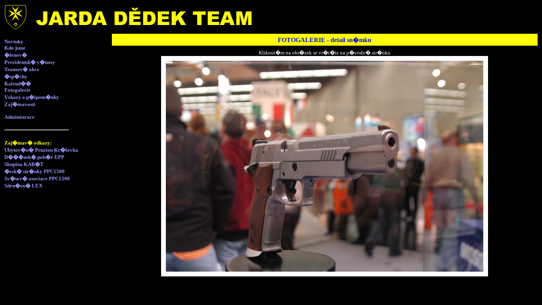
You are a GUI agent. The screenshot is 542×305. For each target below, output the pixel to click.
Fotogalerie (17, 90)
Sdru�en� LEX (23, 186)
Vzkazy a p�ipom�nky (31, 97)
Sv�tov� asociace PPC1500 (37, 178)
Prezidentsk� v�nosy (29, 62)
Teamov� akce (21, 69)
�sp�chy (15, 76)
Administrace (19, 117)
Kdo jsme (14, 48)
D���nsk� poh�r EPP (34, 157)
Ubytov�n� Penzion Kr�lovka (41, 150)
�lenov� (15, 55)
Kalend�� (17, 84)
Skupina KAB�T (24, 164)
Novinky (13, 41)
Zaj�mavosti (19, 104)
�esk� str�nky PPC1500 (34, 171)
